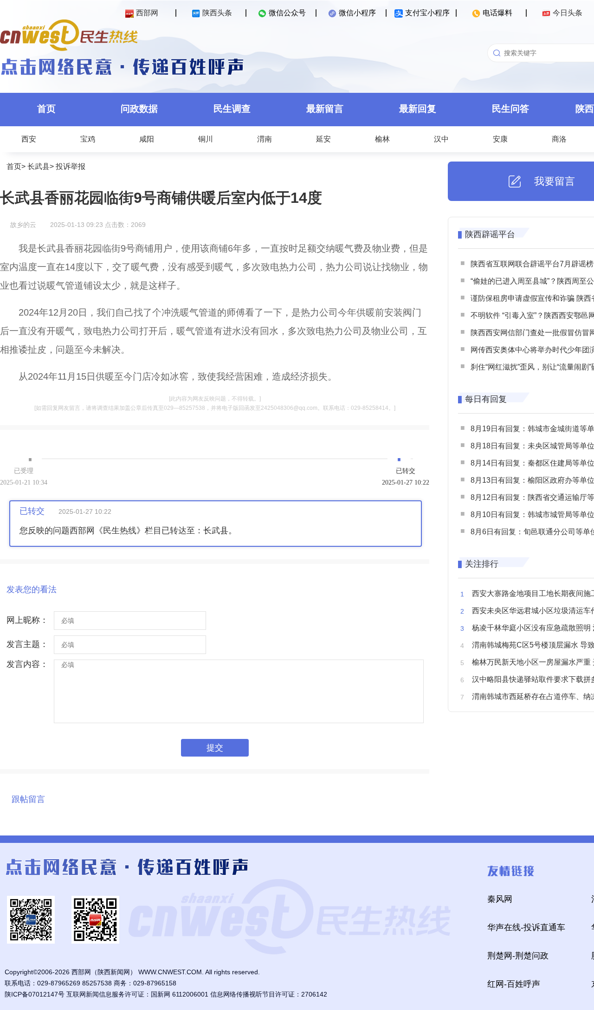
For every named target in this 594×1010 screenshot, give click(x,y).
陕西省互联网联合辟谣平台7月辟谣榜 (532, 264)
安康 (500, 139)
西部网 (147, 13)
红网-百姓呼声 (513, 984)
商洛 (559, 139)
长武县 (38, 166)
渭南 (264, 139)
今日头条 (567, 13)
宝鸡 (87, 139)
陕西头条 (217, 13)
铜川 (205, 139)
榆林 (382, 139)
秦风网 (499, 899)
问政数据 (139, 109)
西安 (28, 139)
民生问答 (510, 109)
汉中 (441, 139)
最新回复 (417, 109)
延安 (323, 139)
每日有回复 (486, 399)
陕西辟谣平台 (490, 234)
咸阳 (146, 139)
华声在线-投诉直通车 (526, 927)
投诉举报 (70, 166)
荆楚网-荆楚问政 (518, 955)
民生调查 (232, 109)
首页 (46, 109)
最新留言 (324, 109)
